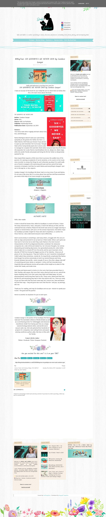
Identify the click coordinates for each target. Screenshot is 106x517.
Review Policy (40, 40)
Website (20, 340)
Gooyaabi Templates (63, 495)
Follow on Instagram (77, 108)
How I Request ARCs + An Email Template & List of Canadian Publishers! (78, 216)
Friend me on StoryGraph (78, 114)
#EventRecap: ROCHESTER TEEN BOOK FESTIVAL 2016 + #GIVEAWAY (56, 466)
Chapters (43, 190)
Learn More (81, 3)
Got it (87, 3)
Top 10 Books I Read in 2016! (79, 223)
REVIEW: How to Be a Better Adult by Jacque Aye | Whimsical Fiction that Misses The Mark (80, 446)
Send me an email (80, 99)
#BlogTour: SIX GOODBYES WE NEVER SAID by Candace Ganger (22, 383)
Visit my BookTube (70, 40)
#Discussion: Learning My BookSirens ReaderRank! (78, 208)
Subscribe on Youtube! (77, 111)
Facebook (43, 340)
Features (49, 40)
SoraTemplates (46, 495)
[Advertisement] (40, 427)
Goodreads (26, 340)
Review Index (58, 40)
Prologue (31, 40)
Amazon (36, 190)
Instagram (37, 340)
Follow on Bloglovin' (77, 120)
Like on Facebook (75, 117)
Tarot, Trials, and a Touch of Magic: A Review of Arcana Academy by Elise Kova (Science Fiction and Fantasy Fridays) (52, 474)
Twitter (32, 340)
